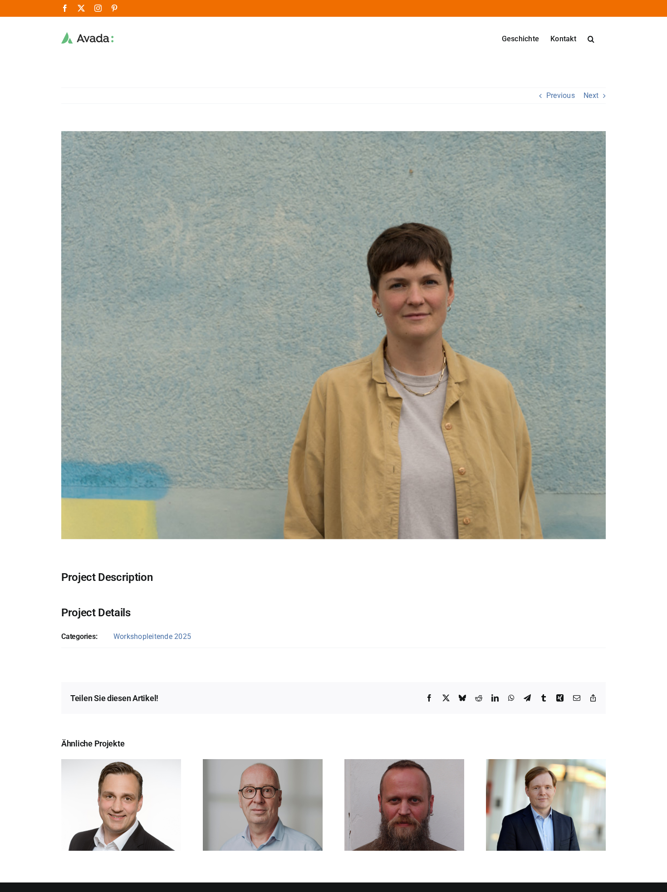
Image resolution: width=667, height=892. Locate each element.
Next (591, 95)
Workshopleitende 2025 (152, 636)
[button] (591, 38)
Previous (560, 95)
